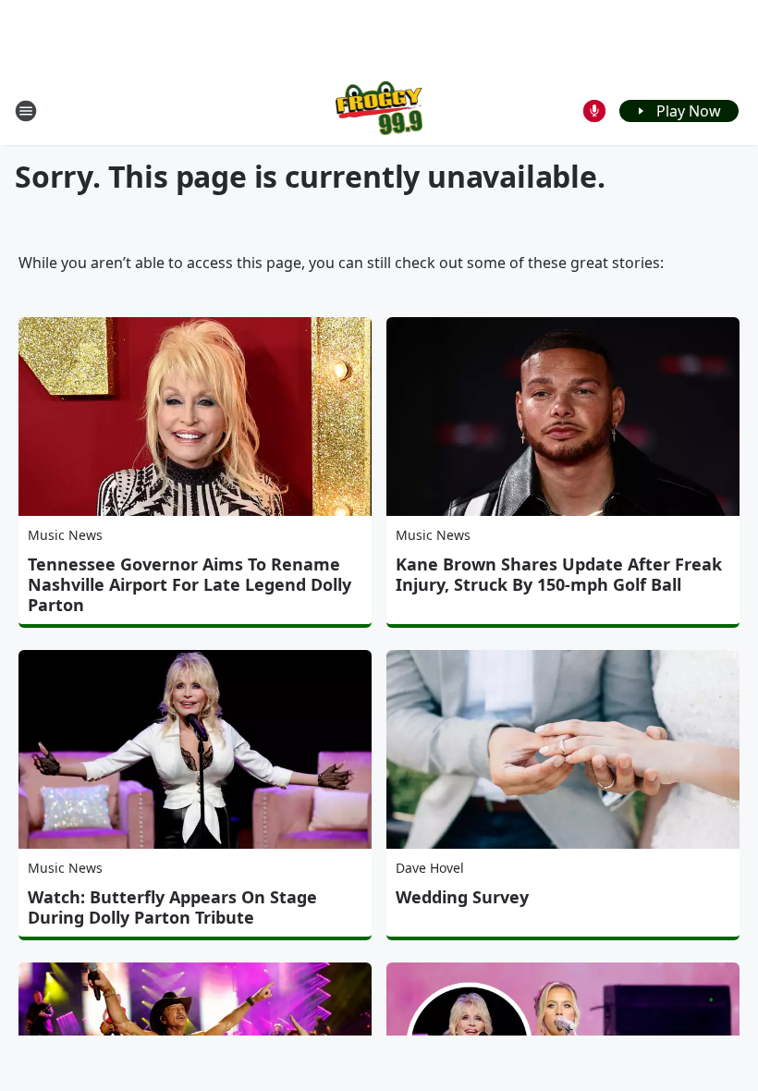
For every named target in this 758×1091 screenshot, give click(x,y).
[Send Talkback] (594, 111)
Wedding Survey (462, 897)
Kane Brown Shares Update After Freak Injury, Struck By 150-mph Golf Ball (559, 574)
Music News (65, 535)
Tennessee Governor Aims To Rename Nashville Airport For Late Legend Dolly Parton (189, 584)
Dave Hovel (430, 867)
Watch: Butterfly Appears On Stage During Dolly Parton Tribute (172, 907)
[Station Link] (379, 110)
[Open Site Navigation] (26, 111)
